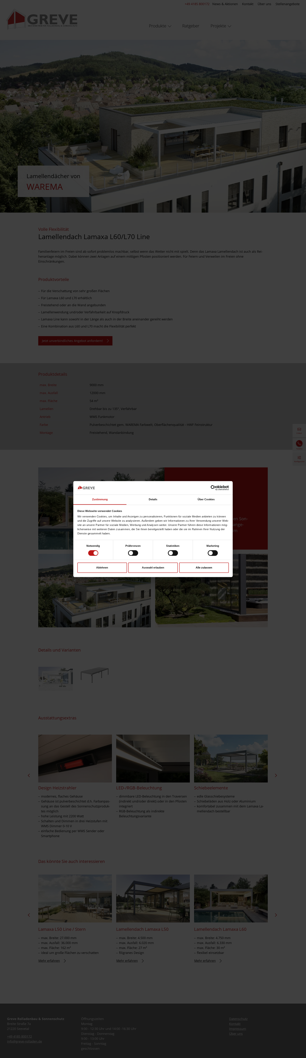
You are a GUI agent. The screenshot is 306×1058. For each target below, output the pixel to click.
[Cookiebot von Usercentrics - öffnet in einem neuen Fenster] (213, 487)
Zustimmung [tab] (100, 499)
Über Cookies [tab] (206, 499)
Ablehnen (102, 567)
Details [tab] (153, 499)
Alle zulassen (204, 567)
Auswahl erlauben (153, 567)
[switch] (133, 553)
